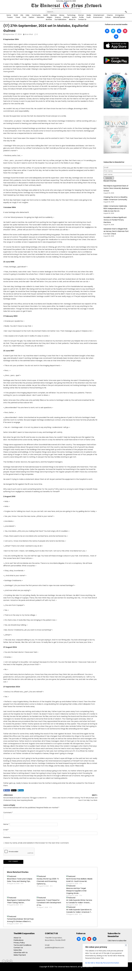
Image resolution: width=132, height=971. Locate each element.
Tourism (10, 17)
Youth (88, 17)
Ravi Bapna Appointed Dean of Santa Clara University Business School (116, 188)
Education (40, 17)
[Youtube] (125, 31)
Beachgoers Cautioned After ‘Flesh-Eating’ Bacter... (18, 901)
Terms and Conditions (22, 945)
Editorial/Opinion (119, 17)
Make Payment (20, 955)
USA (21, 15)
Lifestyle (66, 17)
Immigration (119, 15)
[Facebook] (107, 31)
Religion (49, 17)
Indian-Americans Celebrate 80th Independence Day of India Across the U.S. (115, 208)
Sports (74, 17)
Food (24, 17)
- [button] (3, 961)
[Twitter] (113, 31)
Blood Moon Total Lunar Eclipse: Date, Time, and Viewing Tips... (19, 880)
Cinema (110, 15)
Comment (8, 812)
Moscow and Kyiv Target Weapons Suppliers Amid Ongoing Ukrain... (76, 890)
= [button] (11, 961)
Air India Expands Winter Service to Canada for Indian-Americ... (79, 901)
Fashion (31, 17)
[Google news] (116, 36)
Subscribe (18, 950)
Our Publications (60, 19)
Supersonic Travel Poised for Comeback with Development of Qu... (49, 902)
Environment (98, 17)
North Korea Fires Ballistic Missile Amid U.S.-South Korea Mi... (79, 880)
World (16, 15)
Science (58, 17)
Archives (49, 19)
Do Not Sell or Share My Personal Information (102, 963)
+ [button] (7, 961)
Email (6, 830)
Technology (71, 15)
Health (45, 15)
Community (36, 15)
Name (6, 824)
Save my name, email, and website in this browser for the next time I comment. (37, 843)
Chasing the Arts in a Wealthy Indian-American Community (115, 198)
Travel (17, 17)
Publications (18, 940)
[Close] (126, 945)
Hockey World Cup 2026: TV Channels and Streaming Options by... (48, 881)
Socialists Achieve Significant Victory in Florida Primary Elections (115, 219)
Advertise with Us (21, 952)
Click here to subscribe (117, 940)
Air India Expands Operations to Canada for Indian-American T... (79, 910)
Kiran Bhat (29, 34)
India (27, 15)
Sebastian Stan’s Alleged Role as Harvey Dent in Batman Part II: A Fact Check (116, 231)
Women (81, 15)
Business (54, 15)
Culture (108, 17)
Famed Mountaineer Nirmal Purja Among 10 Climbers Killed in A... (20, 920)
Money (61, 15)
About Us (72, 19)
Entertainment (99, 15)
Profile (81, 17)
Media (89, 15)
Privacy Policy (19, 942)
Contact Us (82, 19)
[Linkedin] (119, 31)
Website (6, 837)
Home (9, 15)
